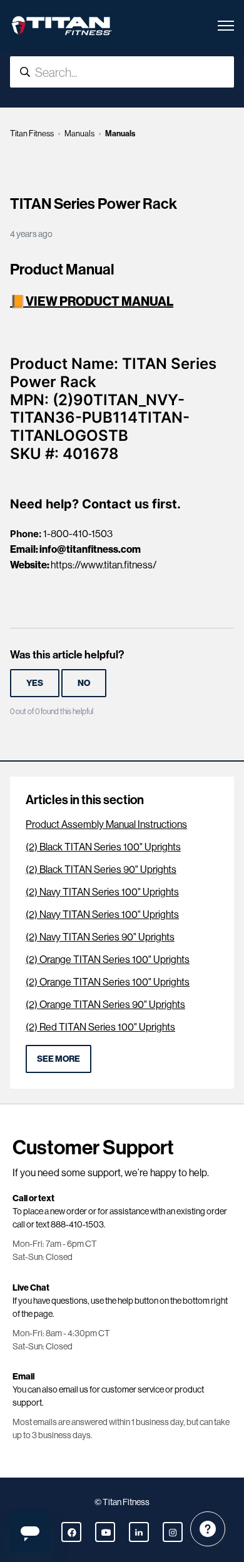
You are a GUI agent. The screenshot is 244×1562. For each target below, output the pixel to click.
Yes (34, 682)
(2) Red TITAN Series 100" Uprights (100, 1027)
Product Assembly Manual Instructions (106, 824)
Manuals (79, 133)
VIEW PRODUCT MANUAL (99, 301)
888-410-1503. (78, 1224)
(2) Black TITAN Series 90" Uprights (101, 869)
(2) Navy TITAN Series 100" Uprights (102, 892)
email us (73, 1389)
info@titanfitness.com (90, 549)
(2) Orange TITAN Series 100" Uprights (108, 959)
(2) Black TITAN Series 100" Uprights (103, 847)
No (84, 682)
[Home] (61, 26)
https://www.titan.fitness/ (103, 565)
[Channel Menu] (207, 1528)
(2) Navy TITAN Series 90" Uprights (100, 937)
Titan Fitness (32, 133)
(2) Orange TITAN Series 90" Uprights (105, 1004)
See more (58, 1058)
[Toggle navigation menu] (226, 25)
